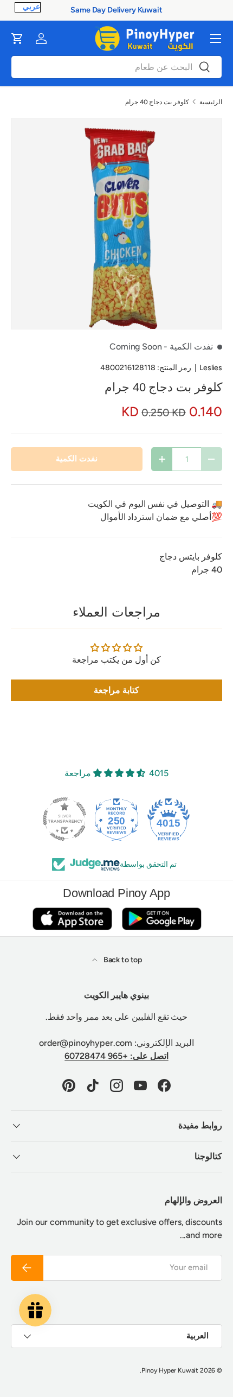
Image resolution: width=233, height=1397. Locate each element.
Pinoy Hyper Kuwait (169, 1370)
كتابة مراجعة (116, 690)
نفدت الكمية (77, 458)
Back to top (122, 959)
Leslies (210, 367)
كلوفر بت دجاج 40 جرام (157, 102)
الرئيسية (210, 102)
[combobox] (116, 67)
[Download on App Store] (72, 918)
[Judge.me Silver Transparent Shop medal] (64, 819)
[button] (17, 38)
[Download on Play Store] (161, 918)
